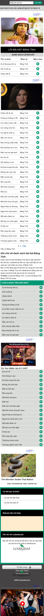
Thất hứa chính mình (9, 236)
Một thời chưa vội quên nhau (12, 202)
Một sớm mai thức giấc (9, 197)
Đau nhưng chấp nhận (9, 143)
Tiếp (24, 246)
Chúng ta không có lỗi (9, 118)
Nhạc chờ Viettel (22, 571)
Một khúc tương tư (8, 187)
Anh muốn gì (6, 69)
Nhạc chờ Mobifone (14, 483)
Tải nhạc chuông (22, 573)
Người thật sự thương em (10, 206)
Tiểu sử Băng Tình (8, 249)
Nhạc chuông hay (30, 483)
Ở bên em (4, 226)
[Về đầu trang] (41, 613)
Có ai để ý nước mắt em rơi (11, 123)
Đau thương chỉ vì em (9, 147)
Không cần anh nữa (8, 172)
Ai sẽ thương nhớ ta (8, 64)
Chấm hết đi (5, 74)
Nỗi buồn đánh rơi (8, 216)
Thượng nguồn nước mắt (10, 241)
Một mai (4, 192)
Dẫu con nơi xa (6, 138)
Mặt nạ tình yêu (7, 177)
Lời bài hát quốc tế (11, 503)
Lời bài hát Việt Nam (12, 498)
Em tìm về (4, 157)
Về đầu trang (22, 567)
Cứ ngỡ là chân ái (7, 133)
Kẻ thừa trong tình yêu (9, 167)
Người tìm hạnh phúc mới (10, 211)
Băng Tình (24, 64)
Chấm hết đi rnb (7, 113)
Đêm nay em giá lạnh (9, 152)
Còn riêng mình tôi (8, 128)
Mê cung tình (6, 182)
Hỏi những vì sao (7, 162)
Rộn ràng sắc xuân (8, 231)
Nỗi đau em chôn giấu (9, 221)
